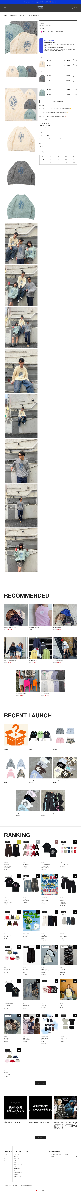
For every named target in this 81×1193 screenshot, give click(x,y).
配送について (16, 1162)
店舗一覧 (16, 1156)
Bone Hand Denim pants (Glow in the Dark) (51, 813)
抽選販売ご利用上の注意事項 (18, 1173)
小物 (5, 1160)
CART (75, 8)
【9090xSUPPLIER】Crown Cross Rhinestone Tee (46, 866)
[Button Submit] (76, 1157)
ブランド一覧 (16, 1154)
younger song (42, 23)
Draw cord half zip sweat (10, 660)
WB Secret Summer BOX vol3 (44, 900)
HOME (5, 15)
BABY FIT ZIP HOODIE (9, 780)
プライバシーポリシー (14, 1185)
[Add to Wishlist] (75, 60)
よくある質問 (16, 1158)
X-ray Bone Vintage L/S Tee (23, 813)
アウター (5, 1158)
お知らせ (16, 1166)
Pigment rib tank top (34, 627)
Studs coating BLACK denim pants (26, 971)
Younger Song (12, 15)
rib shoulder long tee (21, 693)
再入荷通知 (67, 60)
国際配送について (17, 1176)
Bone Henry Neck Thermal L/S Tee (61, 780)
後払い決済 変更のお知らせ (12, 1122)
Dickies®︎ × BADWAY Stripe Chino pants (7, 866)
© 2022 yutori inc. (72, 1184)
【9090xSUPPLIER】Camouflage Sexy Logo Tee (9, 1005)
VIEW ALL (40, 1137)
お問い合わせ (16, 1160)
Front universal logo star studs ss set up (45, 1040)
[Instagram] (27, 1151)
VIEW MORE (40, 1083)
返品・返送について (18, 1164)
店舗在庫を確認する (58, 101)
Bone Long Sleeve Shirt (34, 780)
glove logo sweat (45, 693)
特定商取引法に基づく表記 (26, 1185)
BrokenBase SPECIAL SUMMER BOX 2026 (14, 747)
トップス (5, 1154)
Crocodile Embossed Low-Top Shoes (64, 971)
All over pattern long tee (59, 660)
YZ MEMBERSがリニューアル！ (39, 1122)
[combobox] (40, 1190)
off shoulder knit (57, 627)
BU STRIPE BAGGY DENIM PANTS (63, 936)
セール (5, 1162)
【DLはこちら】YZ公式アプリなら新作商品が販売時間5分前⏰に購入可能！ (40, 2)
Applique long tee (33, 660)
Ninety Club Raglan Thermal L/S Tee (45, 971)
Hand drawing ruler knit (10, 627)
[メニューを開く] (5, 7)
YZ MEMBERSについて (18, 1169)
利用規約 (6, 1185)
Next (76, 1108)
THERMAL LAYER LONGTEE (35, 747)
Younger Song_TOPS (22, 15)
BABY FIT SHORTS (57, 747)
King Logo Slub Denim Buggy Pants (26, 1005)
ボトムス (5, 1156)
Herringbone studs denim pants (44, 936)
